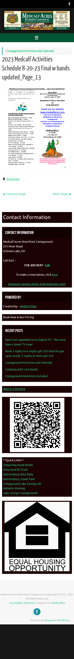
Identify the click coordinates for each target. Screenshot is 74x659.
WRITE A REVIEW (14, 389)
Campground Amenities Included (26, 376)
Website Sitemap (14, 488)
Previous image (16, 194)
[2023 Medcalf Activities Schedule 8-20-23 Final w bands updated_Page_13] (37, 129)
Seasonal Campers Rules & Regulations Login (37, 284)
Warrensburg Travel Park (19, 479)
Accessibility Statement (22, 603)
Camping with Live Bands (21, 369)
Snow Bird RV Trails (15, 470)
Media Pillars (28, 306)
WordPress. (63, 620)
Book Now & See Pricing (18, 317)
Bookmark (13, 179)
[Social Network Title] (69, 4)
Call (47, 265)
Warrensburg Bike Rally (18, 474)
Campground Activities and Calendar (29, 51)
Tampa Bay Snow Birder (18, 465)
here (55, 274)
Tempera (49, 620)
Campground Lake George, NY (22, 484)
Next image (60, 194)
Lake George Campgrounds (20, 493)
